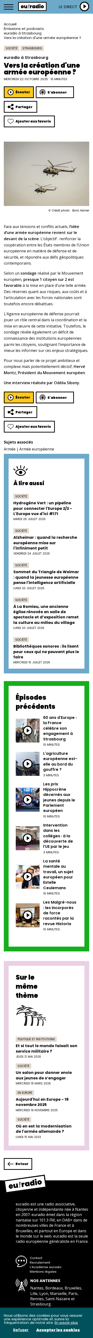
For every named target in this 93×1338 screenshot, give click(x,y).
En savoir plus (66, 1322)
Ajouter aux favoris (33, 121)
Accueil (10, 24)
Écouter (23, 92)
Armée (10, 449)
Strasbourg (32, 48)
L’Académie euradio (46, 1267)
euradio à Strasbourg (22, 33)
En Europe (25, 1093)
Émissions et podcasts (24, 28)
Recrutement (40, 1262)
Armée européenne (36, 449)
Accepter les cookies (58, 1330)
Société (11, 48)
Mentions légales (43, 1271)
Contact (36, 1258)
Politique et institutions (36, 1039)
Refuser (21, 1330)
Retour (22, 1163)
